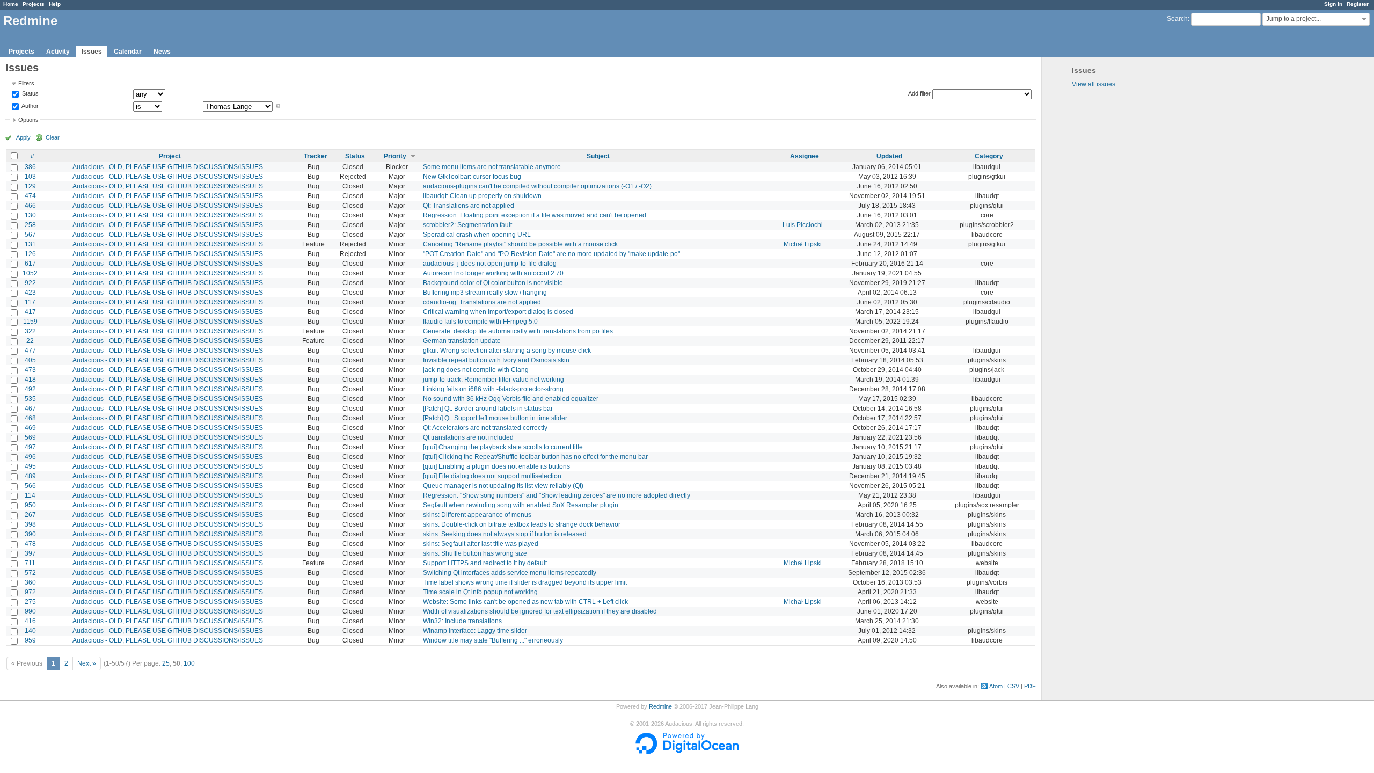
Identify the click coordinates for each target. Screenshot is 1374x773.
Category (989, 156)
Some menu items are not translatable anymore (492, 167)
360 (30, 582)
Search (1177, 19)
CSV (1013, 686)
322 (30, 331)
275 (30, 602)
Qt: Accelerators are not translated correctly (485, 428)
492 (30, 389)
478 (30, 544)
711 (30, 563)
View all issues (1093, 84)
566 (30, 486)
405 (30, 360)
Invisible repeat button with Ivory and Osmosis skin (496, 360)
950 (30, 505)
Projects (34, 4)
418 (30, 379)
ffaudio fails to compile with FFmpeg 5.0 (480, 321)
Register (1358, 4)
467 (30, 408)
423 (30, 292)
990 (30, 611)
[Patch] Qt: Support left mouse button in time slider (495, 418)
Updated (889, 156)
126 (30, 254)
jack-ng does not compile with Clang (476, 370)
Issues (92, 51)
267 (30, 515)
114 (30, 495)
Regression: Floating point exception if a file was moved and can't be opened (534, 215)
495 (30, 466)
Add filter (919, 93)
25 (166, 663)
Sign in (1333, 4)
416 (30, 621)
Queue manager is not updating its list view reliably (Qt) (503, 486)
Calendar (128, 51)
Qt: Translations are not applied (468, 205)
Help (55, 4)
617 (30, 263)
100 (189, 663)
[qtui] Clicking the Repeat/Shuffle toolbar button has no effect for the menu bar (535, 457)
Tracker (315, 156)
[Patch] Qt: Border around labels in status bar (488, 408)
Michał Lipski (803, 244)
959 (30, 640)
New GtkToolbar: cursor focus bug (472, 176)
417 (30, 312)
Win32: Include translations (462, 621)
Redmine (660, 706)
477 (30, 350)
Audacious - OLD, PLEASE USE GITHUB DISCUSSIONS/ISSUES (167, 167)
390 (30, 534)
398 (30, 524)
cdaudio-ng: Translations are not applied (482, 302)
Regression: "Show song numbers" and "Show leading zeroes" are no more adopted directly (556, 495)
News (162, 51)
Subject (598, 156)
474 (30, 196)
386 (30, 167)
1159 (30, 321)
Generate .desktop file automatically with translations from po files (518, 331)
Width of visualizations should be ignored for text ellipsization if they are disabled (540, 611)
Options (28, 119)
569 (30, 437)
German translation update (462, 341)
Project (170, 156)
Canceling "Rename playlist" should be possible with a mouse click (520, 244)
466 (30, 205)
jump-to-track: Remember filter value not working (493, 379)
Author (29, 106)
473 (30, 370)
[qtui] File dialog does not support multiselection (492, 476)
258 (30, 225)
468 (30, 418)
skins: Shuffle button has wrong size (475, 553)
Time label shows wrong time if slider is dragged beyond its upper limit (525, 582)
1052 (30, 273)
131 (30, 244)
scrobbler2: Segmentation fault (467, 225)
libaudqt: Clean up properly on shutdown (482, 196)
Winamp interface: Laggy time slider (475, 631)
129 (30, 186)
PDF (1030, 686)
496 (30, 457)
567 (30, 234)
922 (30, 283)
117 (30, 302)
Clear (53, 137)
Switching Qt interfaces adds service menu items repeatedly (509, 573)
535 (30, 399)
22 (30, 341)
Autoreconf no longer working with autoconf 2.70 (493, 273)
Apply (23, 137)
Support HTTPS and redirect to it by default (485, 563)
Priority (395, 156)
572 (30, 573)
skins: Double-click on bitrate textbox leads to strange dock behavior (521, 524)
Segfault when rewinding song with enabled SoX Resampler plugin (520, 505)
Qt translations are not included (468, 437)
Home (10, 4)
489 (30, 476)
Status (29, 94)
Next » (86, 663)
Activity (58, 51)
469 (30, 428)
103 (30, 176)
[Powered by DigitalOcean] (687, 752)
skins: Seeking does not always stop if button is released (505, 534)
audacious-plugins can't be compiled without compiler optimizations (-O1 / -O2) (537, 186)
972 (30, 592)
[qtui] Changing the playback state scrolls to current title (503, 447)
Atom (996, 686)
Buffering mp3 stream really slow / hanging (485, 292)
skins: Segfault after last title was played (480, 544)
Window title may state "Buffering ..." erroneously (493, 640)
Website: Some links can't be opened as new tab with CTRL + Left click (525, 602)
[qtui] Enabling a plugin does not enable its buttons (496, 466)
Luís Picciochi (803, 225)
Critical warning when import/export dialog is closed (498, 312)
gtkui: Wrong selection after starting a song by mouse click (507, 350)
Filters (26, 83)
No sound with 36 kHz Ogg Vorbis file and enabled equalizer (510, 399)
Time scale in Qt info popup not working (480, 592)
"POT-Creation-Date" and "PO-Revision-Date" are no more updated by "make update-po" (551, 254)
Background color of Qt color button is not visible (493, 283)
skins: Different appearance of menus (477, 515)
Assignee (804, 156)
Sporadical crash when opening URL (477, 234)
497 (30, 447)
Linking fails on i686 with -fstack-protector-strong (493, 389)
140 (30, 631)
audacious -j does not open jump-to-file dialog (490, 263)
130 (30, 215)
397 (30, 553)
